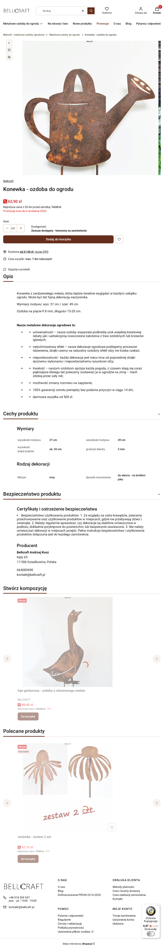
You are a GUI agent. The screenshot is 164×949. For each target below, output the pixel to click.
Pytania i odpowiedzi (70, 915)
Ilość (6, 221)
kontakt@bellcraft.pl (31, 575)
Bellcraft (8, 181)
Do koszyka (28, 716)
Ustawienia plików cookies (74, 931)
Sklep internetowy (77, 943)
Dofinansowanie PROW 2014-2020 (79, 894)
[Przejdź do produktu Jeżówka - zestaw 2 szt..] (68, 788)
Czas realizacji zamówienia (129, 894)
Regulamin (64, 919)
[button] (91, 10)
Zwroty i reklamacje (70, 923)
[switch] (151, 933)
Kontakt (118, 898)
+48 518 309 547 (19, 897)
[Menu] (157, 906)
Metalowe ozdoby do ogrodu (64, 34)
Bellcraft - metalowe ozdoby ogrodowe (23, 34)
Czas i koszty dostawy (126, 890)
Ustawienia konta (123, 919)
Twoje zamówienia (124, 915)
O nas (61, 886)
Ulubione (118, 923)
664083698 (25, 570)
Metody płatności (123, 886)
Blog (60, 890)
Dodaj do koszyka (58, 239)
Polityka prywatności (71, 927)
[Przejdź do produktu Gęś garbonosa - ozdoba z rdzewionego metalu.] (68, 642)
